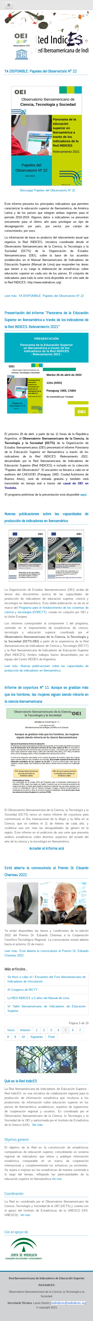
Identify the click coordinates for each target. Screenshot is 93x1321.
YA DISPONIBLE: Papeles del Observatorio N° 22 (41, 71)
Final (51, 1037)
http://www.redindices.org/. (45, 282)
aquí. (83, 494)
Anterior (25, 1030)
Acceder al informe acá (46, 848)
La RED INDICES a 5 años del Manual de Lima (38, 998)
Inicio (10, 1030)
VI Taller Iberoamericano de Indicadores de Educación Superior (46, 1009)
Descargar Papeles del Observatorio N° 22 (47, 190)
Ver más (37, 1124)
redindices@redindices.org (68, 1303)
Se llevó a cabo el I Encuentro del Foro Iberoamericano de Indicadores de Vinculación (46, 979)
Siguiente (36, 1037)
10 (23, 1037)
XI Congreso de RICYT (22, 989)
